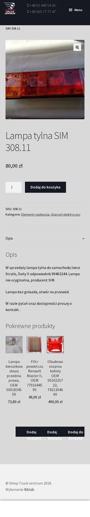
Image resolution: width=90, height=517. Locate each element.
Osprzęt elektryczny (65, 214)
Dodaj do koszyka (45, 187)
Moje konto (15, 509)
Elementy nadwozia (35, 214)
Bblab (29, 489)
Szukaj (45, 509)
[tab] (45, 238)
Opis (9, 238)
